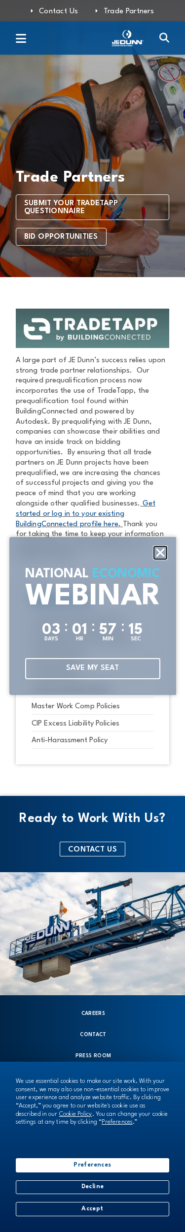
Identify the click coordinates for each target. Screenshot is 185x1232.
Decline (92, 1187)
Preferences (92, 1165)
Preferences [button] (117, 1122)
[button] (160, 553)
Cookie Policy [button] (75, 1114)
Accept (92, 1209)
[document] (92, 616)
